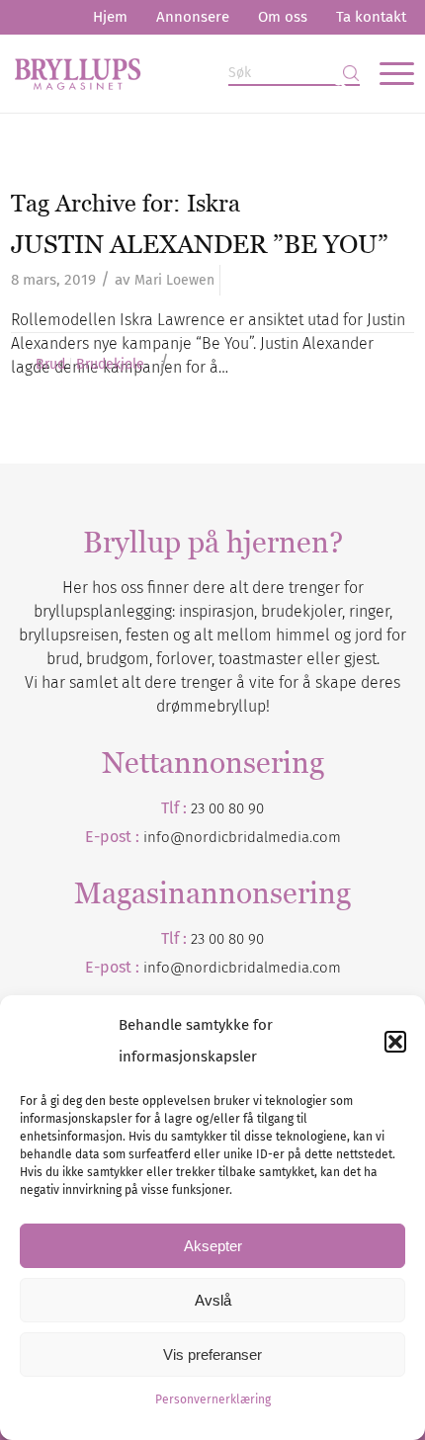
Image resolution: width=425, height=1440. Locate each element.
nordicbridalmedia (247, 967)
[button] (395, 1042)
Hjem (110, 17)
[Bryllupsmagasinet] (172, 73)
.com (325, 967)
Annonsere (192, 17)
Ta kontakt (371, 17)
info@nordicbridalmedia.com (242, 837)
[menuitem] (110, 17)
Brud (50, 365)
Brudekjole (110, 365)
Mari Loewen (174, 280)
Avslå (213, 1300)
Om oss (282, 17)
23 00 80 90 (227, 808)
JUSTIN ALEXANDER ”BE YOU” (199, 244)
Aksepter (213, 1245)
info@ (164, 967)
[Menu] (387, 73)
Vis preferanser (212, 1354)
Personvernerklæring (213, 1399)
